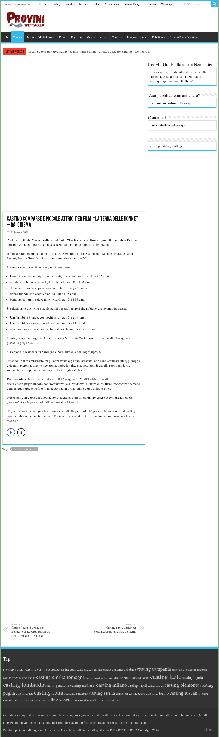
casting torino (157, 693)
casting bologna (102, 669)
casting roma (49, 692)
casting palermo (156, 685)
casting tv (20, 699)
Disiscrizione (150, 4)
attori (6, 669)
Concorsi (117, 37)
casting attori (68, 669)
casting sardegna (25, 449)
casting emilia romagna (60, 676)
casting (30, 669)
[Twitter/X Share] (21, 432)
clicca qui (178, 125)
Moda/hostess (46, 37)
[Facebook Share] (11, 432)
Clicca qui (157, 72)
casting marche (57, 685)
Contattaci (70, 4)
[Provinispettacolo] (24, 18)
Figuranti (76, 37)
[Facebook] (184, 4)
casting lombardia (24, 684)
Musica (91, 37)
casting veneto (58, 699)
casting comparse (197, 669)
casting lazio (166, 676)
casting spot (122, 693)
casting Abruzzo (48, 669)
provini (109, 700)
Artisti (103, 37)
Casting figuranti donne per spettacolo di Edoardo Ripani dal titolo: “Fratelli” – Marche (30, 630)
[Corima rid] (73, 539)
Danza (63, 37)
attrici (13, 669)
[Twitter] (189, 4)
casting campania (154, 668)
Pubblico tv (159, 37)
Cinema (17, 37)
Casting (56, 4)
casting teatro (137, 693)
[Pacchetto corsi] (73, 135)
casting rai (24, 693)
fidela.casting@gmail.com (25, 383)
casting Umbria (36, 700)
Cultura (96, 4)
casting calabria (124, 669)
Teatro (30, 37)
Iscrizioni (83, 4)
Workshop (166, 4)
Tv (7, 37)
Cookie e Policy (131, 4)
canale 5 (21, 669)
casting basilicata (85, 669)
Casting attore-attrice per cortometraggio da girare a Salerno (115, 628)
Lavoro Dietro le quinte (184, 37)
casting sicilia (102, 693)
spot (117, 700)
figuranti (89, 700)
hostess (100, 700)
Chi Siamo (43, 4)
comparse (78, 700)
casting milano (111, 684)
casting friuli (107, 677)
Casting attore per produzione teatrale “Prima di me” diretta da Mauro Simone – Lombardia (89, 51)
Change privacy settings (166, 146)
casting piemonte (182, 684)
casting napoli (137, 685)
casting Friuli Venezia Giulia (131, 678)
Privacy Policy (111, 4)
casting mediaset (82, 685)
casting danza (10, 678)
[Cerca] (214, 4)
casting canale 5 (179, 669)
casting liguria (192, 677)
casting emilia (27, 678)
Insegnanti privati (137, 37)
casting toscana (185, 692)
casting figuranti (93, 677)
